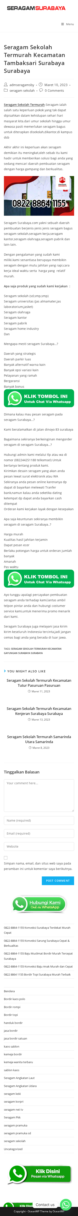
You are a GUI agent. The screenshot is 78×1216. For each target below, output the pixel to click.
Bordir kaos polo (14, 999)
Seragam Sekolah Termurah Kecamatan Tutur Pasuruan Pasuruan (39, 683)
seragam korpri (13, 1101)
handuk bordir (13, 1023)
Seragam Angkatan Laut (19, 1078)
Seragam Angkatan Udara (20, 1086)
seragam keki (12, 1094)
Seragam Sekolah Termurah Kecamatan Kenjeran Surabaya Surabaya (39, 711)
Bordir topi (11, 1015)
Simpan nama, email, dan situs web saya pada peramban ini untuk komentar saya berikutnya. (38, 866)
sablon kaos (11, 1070)
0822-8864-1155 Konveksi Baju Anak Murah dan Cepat (38, 966)
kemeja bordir (13, 1054)
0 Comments (54, 90)
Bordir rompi (12, 1007)
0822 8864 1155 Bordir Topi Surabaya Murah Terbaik (37, 974)
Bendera (9, 991)
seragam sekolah (22, 90)
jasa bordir (11, 1031)
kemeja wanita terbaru (18, 1062)
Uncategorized (13, 1149)
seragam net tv (13, 1109)
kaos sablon (11, 1046)
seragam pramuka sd (17, 1133)
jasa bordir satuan (15, 1038)
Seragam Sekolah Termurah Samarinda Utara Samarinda (39, 739)
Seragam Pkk (12, 1117)
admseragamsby (22, 85)
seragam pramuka (15, 1125)
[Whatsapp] (66, 1205)
